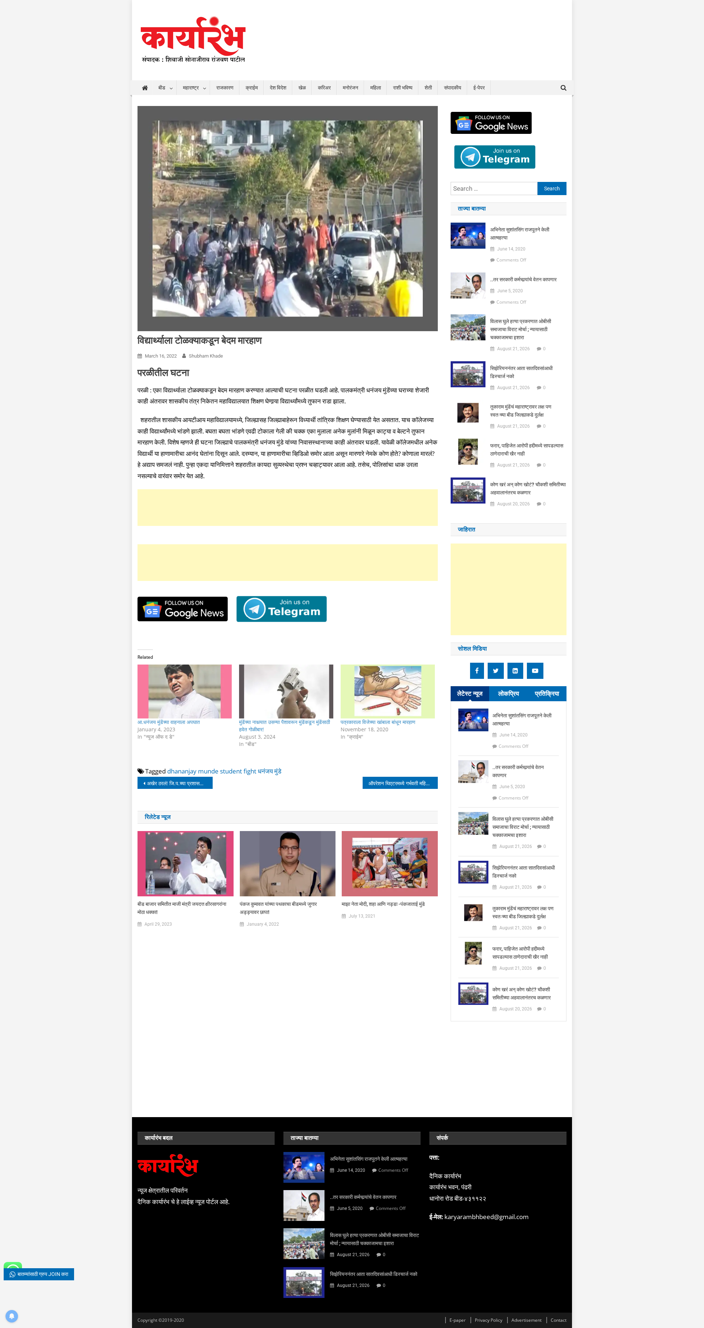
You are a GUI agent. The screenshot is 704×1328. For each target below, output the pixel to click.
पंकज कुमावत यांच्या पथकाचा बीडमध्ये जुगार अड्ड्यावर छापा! (278, 908)
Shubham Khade (206, 356)
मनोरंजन (350, 88)
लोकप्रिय (508, 693)
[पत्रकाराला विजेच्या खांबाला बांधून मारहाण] (388, 691)
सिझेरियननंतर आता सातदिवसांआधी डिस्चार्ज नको (521, 372)
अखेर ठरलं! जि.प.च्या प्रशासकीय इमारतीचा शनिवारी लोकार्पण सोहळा (180, 783)
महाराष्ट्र (191, 88)
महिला (375, 88)
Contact (558, 1320)
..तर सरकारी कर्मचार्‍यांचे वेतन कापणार (523, 279)
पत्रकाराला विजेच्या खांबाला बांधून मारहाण (378, 721)
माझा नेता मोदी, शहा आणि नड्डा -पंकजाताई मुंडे (383, 904)
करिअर (324, 88)
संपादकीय (452, 88)
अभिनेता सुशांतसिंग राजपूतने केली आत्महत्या (519, 234)
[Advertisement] (288, 507)
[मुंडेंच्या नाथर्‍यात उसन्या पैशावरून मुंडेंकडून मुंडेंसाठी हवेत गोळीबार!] (286, 691)
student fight (238, 771)
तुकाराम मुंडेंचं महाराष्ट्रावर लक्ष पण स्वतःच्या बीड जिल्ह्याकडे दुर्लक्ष (520, 411)
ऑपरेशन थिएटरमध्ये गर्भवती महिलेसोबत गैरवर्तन (403, 783)
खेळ (302, 88)
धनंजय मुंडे (269, 771)
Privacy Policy (488, 1320)
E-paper (458, 1320)
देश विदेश (278, 88)
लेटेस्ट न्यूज (470, 693)
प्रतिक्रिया (547, 693)
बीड (161, 88)
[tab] (470, 693)
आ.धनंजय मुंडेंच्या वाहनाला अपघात (169, 721)
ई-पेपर (479, 88)
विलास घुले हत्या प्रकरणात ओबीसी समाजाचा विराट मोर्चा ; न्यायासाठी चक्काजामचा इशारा (520, 329)
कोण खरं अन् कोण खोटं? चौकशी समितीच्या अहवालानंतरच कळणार (528, 488)
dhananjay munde (193, 771)
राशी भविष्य (402, 88)
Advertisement (526, 1320)
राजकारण (225, 88)
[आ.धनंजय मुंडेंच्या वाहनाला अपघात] (185, 691)
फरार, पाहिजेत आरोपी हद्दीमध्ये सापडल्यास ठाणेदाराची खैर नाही (526, 450)
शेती (428, 88)
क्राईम (252, 88)
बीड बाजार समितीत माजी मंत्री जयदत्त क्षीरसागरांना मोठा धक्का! (182, 908)
